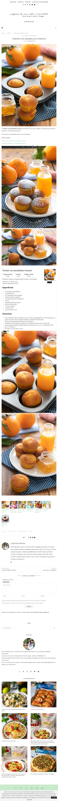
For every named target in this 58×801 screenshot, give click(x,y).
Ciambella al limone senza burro (4, 525)
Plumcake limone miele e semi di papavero (21, 511)
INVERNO (26, 35)
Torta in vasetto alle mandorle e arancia (15, 141)
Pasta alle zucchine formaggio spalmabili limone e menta (13, 710)
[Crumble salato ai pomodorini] (14, 726)
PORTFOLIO (21, 2)
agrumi (4, 531)
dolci (8, 531)
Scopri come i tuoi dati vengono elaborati (37, 612)
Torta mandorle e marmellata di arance (15, 143)
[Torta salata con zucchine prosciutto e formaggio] (43, 759)
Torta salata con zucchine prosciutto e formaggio (42, 774)
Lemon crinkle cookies (46, 510)
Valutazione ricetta (8, 580)
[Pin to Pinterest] (32, 537)
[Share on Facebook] (28, 537)
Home (3, 33)
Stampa (49, 282)
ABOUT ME (28, 2)
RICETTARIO (13, 2)
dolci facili (14, 531)
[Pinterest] (29, 4)
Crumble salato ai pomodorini (9, 741)
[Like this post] (25, 537)
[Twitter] (25, 4)
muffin (30, 531)
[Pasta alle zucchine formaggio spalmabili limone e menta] (14, 694)
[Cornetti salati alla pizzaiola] (43, 694)
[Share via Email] (34, 537)
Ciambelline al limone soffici (29, 510)
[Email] (34, 4)
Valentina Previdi (31, 41)
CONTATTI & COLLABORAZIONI (40, 2)
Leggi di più (29, 799)
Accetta (54, 797)
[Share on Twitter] (30, 537)
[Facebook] (20, 671)
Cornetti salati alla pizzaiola (37, 709)
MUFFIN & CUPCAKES (33, 35)
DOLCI (9, 33)
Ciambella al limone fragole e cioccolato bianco (13, 511)
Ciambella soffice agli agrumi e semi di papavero (38, 511)
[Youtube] (32, 4)
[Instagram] (27, 4)
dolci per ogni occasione (22, 531)
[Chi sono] (29, 644)
